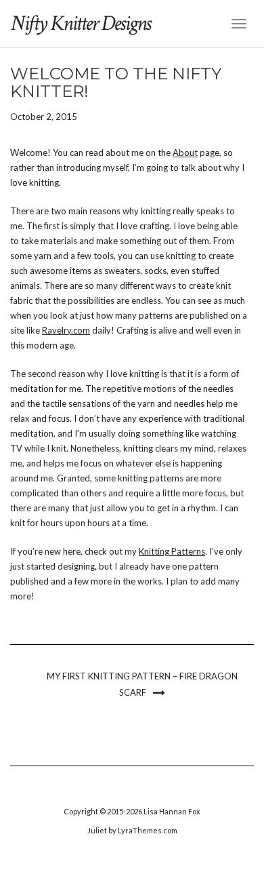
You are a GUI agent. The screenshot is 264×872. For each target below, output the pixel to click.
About (185, 152)
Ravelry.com (66, 330)
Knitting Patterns (172, 551)
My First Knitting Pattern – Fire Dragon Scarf (142, 684)
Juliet (97, 830)
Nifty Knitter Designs (80, 23)
